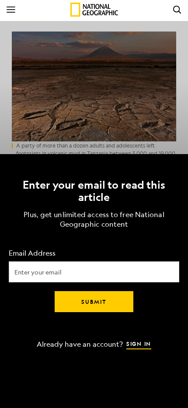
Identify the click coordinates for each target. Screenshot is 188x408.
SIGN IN (138, 343)
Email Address (32, 253)
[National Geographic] (94, 10)
